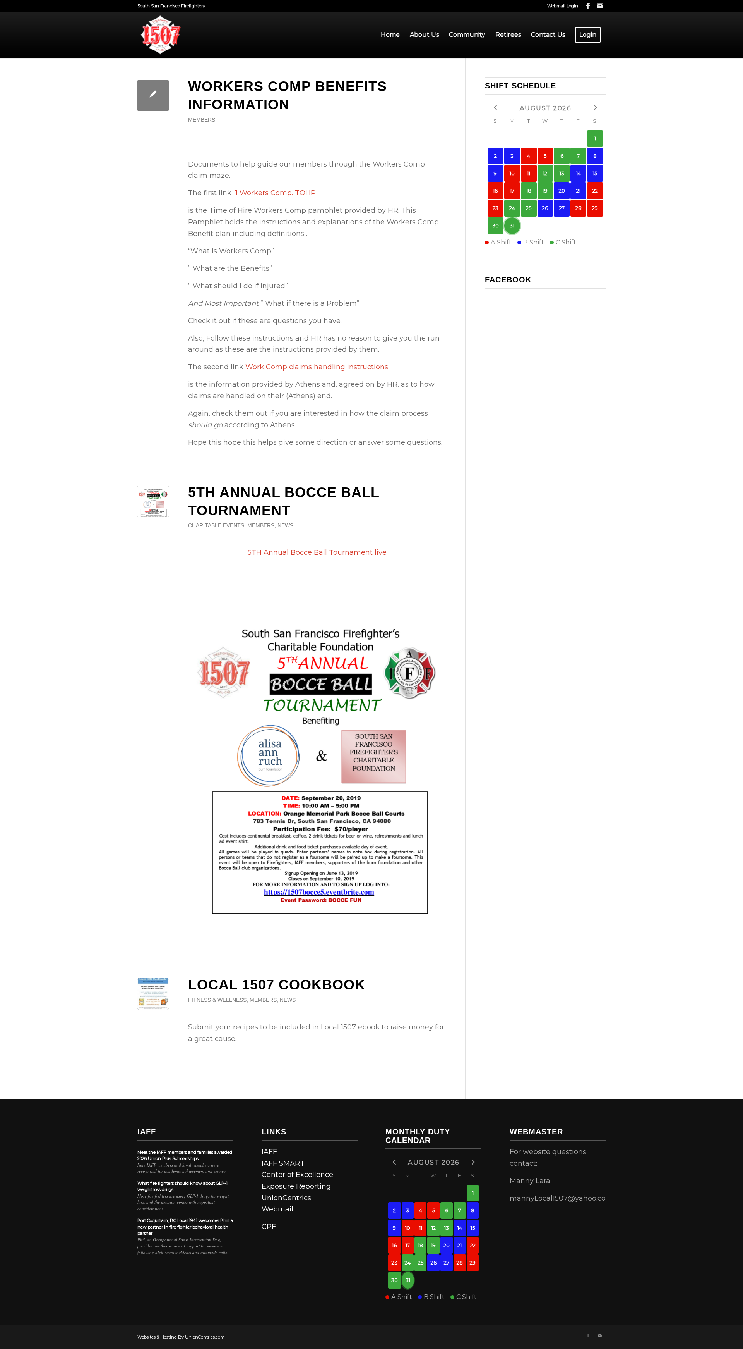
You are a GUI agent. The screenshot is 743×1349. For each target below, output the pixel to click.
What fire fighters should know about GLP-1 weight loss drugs (182, 1186)
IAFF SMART (283, 1163)
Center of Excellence (297, 1174)
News (285, 525)
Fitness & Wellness (217, 1000)
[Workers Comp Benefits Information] (153, 95)
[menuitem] (560, 6)
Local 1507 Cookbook (276, 985)
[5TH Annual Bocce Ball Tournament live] (153, 501)
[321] (153, 994)
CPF (269, 1226)
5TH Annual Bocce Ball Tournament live (317, 552)
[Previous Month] (495, 107)
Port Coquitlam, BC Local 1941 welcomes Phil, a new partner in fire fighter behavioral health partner (185, 1227)
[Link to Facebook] (588, 6)
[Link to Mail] (600, 6)
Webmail (277, 1209)
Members (201, 120)
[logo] (160, 35)
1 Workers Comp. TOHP (275, 193)
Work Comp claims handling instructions (316, 367)
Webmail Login (562, 6)
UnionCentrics (286, 1198)
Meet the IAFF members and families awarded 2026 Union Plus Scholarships (184, 1155)
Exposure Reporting (296, 1186)
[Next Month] (595, 107)
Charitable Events (216, 525)
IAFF (146, 1132)
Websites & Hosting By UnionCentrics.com (180, 1337)
